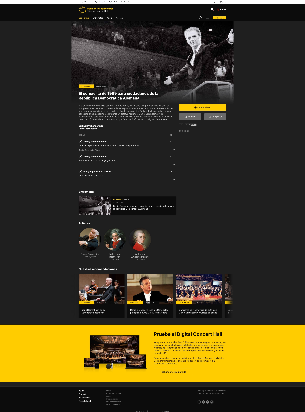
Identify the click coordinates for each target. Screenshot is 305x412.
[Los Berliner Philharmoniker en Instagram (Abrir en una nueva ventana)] (212, 402)
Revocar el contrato (113, 404)
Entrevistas (98, 18)
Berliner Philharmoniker (86, 2)
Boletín (108, 391)
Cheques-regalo (112, 399)
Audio (109, 18)
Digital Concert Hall (101, 2)
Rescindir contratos (113, 402)
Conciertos (84, 18)
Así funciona (84, 397)
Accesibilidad (85, 401)
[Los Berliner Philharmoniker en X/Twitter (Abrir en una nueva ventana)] (207, 402)
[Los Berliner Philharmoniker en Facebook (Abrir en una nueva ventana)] (203, 402)
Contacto (83, 394)
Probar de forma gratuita (173, 372)
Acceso (119, 18)
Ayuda (215, 2)
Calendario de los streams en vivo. (211, 393)
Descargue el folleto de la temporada (212, 391)
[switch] (174, 149)
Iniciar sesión (219, 18)
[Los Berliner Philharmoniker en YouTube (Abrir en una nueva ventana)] (199, 402)
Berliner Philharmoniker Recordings (120, 2)
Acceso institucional (113, 393)
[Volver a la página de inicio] (96, 9)
